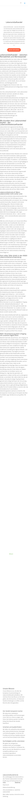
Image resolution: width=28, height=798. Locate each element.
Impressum (6, 785)
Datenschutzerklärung (9, 787)
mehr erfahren (14, 49)
